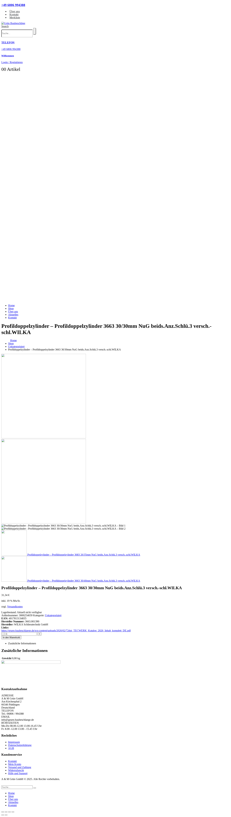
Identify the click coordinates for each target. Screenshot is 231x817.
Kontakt (14, 14)
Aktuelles (13, 314)
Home (11, 305)
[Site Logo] (13, 23)
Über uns (14, 11)
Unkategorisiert (53, 615)
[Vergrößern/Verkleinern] (2, 811)
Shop (11, 308)
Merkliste (14, 17)
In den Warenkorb (11, 637)
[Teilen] (9, 811)
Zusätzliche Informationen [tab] (22, 643)
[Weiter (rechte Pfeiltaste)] (6, 814)
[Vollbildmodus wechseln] (6, 811)
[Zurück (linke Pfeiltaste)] (2, 814)
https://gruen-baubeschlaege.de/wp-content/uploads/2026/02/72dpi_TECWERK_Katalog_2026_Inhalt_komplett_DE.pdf (66, 630)
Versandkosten (15, 606)
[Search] (34, 31)
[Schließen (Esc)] (12, 811)
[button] (5, 26)
